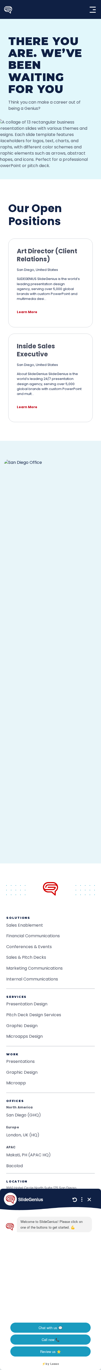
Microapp (16, 1083)
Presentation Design (26, 1004)
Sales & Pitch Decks (26, 957)
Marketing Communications (34, 968)
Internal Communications (32, 979)
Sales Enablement (24, 925)
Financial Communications (33, 936)
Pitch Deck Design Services (33, 1015)
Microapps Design (24, 1036)
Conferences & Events (29, 947)
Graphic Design (22, 1026)
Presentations (20, 1061)
